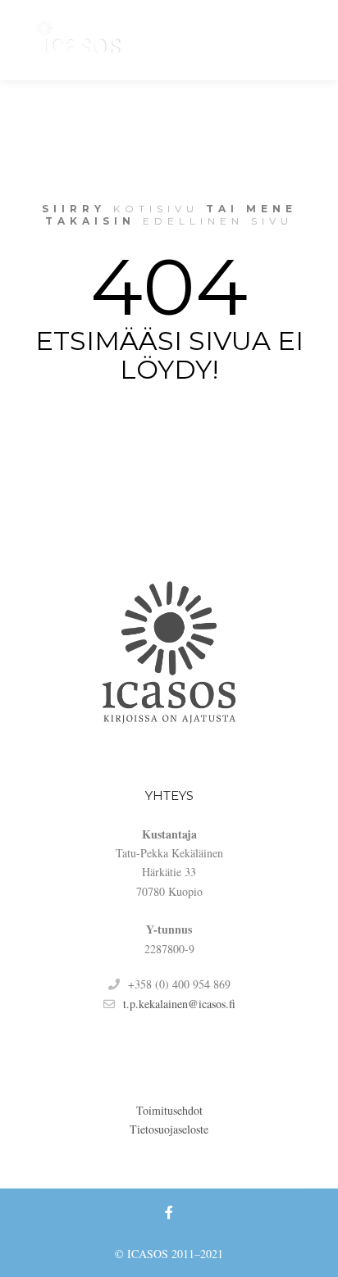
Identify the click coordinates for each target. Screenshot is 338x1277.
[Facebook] (294, 40)
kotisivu (156, 208)
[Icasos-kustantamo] (82, 40)
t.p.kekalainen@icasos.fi (179, 1003)
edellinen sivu (218, 221)
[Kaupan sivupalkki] (199, 40)
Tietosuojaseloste (169, 1129)
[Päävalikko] (258, 40)
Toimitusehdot (169, 1110)
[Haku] (229, 40)
